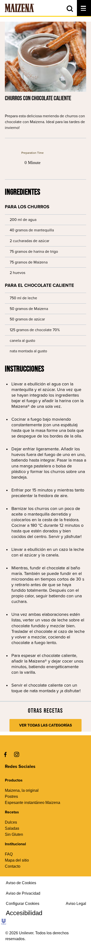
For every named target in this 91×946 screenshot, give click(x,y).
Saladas (12, 828)
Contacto (12, 866)
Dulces (11, 822)
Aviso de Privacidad (23, 893)
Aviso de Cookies (21, 883)
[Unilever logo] (3, 924)
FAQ (9, 854)
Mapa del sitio (17, 860)
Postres (11, 796)
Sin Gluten (14, 834)
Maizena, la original (22, 790)
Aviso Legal (76, 903)
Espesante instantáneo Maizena (32, 802)
